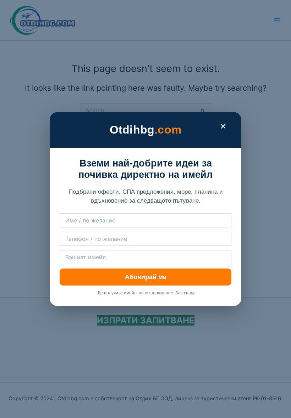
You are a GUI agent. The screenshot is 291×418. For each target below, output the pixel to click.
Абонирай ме (145, 277)
